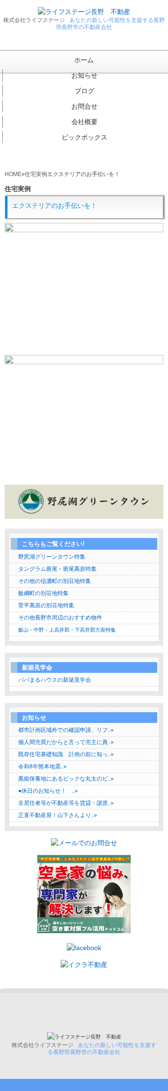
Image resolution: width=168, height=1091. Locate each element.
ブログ (84, 91)
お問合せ (84, 106)
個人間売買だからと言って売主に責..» (66, 742)
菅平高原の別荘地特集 (46, 605)
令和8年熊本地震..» (42, 766)
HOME (13, 174)
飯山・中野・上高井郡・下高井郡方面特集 (67, 630)
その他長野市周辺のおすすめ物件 (60, 617)
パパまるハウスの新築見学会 (54, 680)
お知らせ (84, 75)
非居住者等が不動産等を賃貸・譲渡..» (66, 803)
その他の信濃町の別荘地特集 (54, 581)
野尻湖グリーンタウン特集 (51, 556)
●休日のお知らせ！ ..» (48, 791)
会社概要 (84, 121)
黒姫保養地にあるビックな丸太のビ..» (66, 778)
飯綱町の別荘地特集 (43, 593)
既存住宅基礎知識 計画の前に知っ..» (66, 754)
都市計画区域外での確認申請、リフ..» (66, 730)
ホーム (84, 60)
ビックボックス (84, 137)
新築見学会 (37, 667)
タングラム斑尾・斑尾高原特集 (57, 569)
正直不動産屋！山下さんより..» (57, 815)
